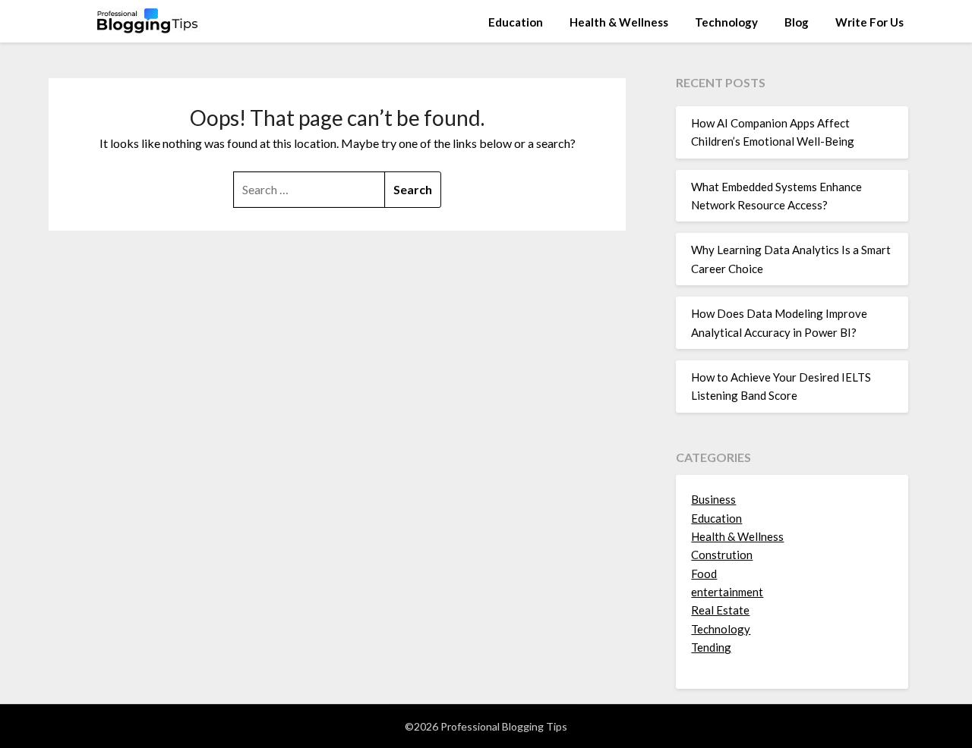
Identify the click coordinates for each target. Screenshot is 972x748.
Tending (711, 647)
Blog (796, 22)
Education (515, 22)
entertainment (727, 592)
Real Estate (720, 610)
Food (704, 573)
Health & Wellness (619, 22)
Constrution (722, 554)
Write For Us (869, 22)
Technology (726, 22)
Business (713, 499)
